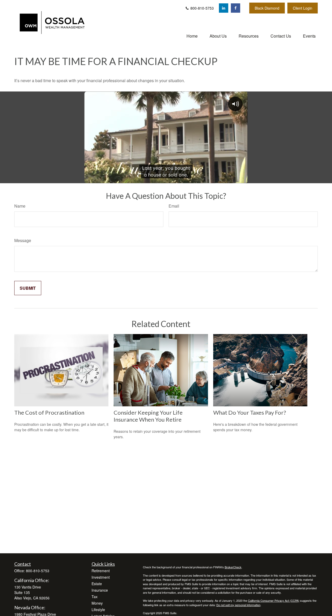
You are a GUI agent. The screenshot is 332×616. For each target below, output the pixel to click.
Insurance (100, 590)
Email (174, 206)
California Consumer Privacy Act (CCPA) (273, 600)
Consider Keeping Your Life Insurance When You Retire (148, 416)
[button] (192, 35)
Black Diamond (267, 8)
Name (19, 206)
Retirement (101, 570)
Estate (97, 583)
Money (97, 603)
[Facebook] (235, 8)
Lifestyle (98, 609)
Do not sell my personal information (238, 605)
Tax (95, 596)
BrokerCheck (233, 567)
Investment (101, 577)
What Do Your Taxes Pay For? (249, 412)
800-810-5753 (201, 8)
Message (22, 240)
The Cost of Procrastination (49, 412)
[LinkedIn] (223, 8)
